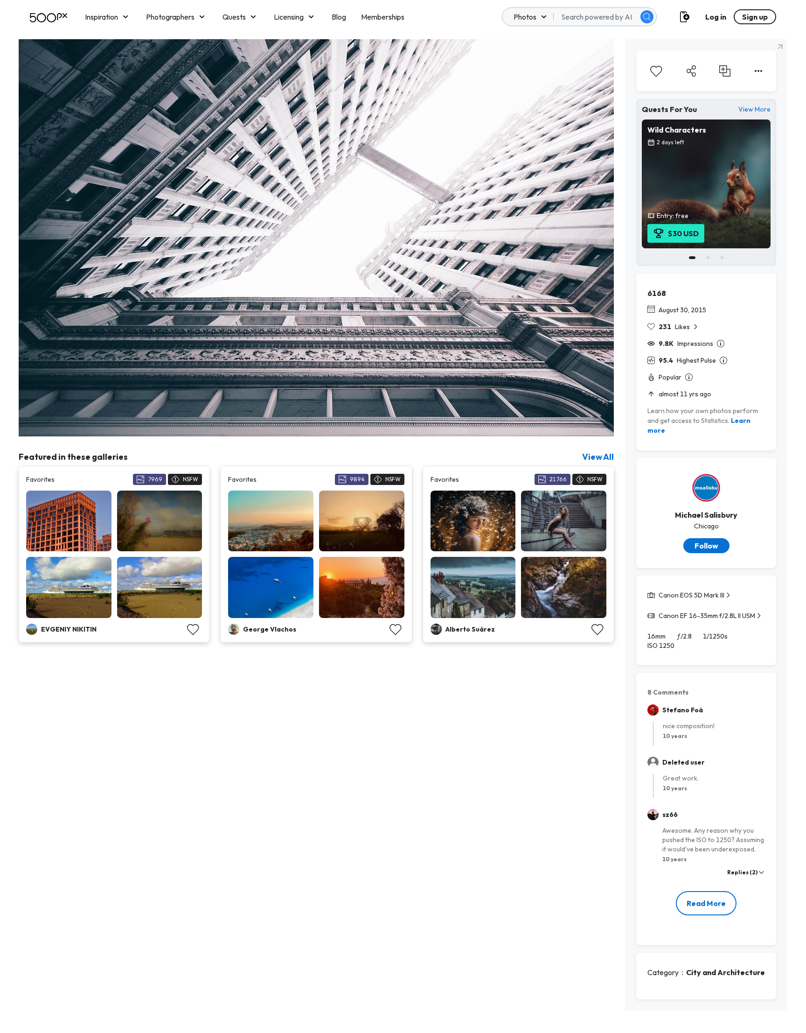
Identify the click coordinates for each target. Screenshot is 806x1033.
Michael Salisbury (706, 515)
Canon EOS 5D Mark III (691, 595)
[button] (646, 16)
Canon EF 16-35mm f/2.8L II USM (707, 615)
